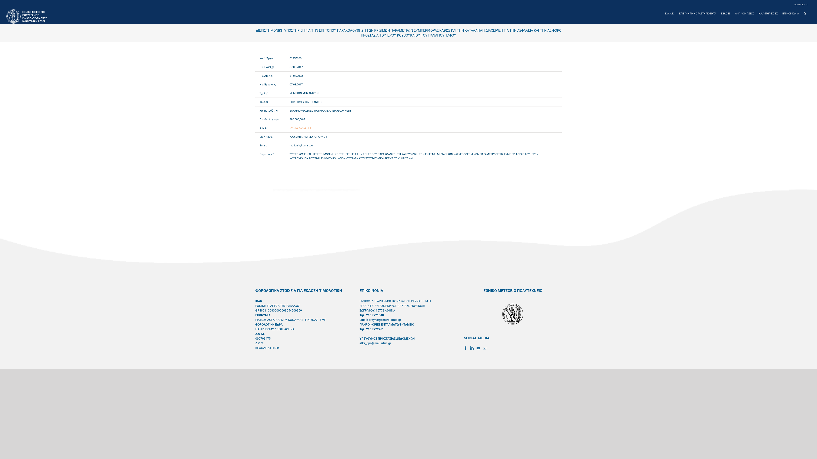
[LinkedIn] (472, 348)
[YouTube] (478, 348)
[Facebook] (465, 348)
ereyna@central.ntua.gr (385, 320)
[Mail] (484, 348)
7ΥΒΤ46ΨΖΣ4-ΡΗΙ (300, 128)
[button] (805, 13)
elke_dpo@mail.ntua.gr (375, 343)
